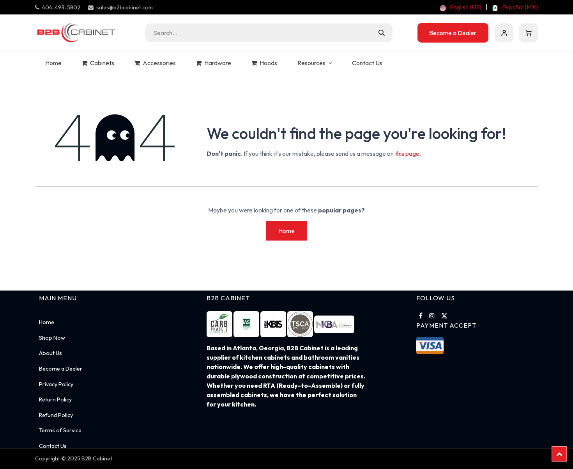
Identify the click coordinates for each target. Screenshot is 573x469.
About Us (50, 353)
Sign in (504, 32)
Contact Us (53, 445)
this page (407, 153)
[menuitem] (460, 7)
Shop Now (52, 337)
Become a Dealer (452, 33)
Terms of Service (60, 430)
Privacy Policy (56, 384)
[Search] (382, 32)
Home (286, 231)
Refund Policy (56, 415)
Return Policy (55, 399)
